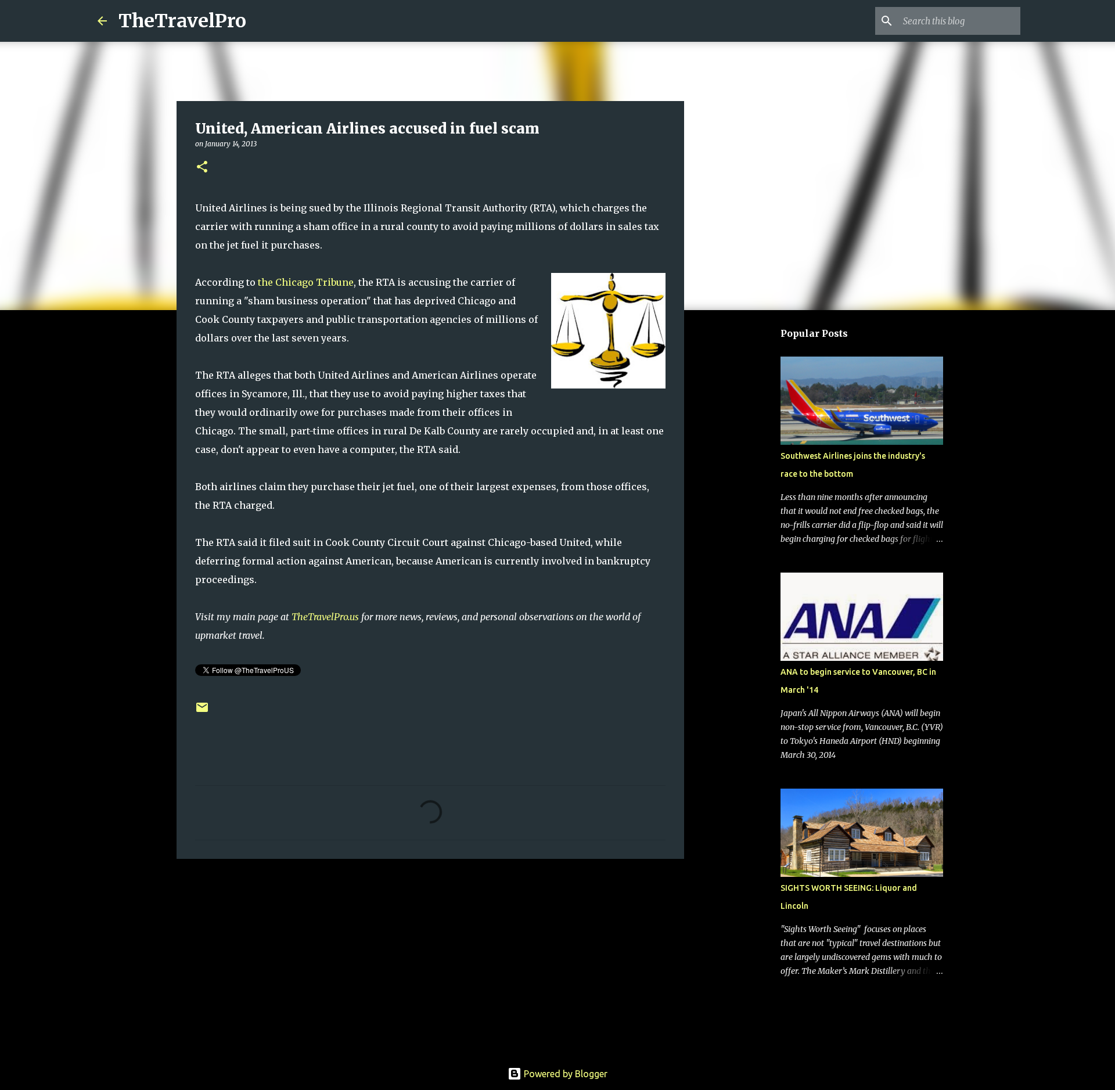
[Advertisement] (430, 957)
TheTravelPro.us (325, 617)
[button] (202, 167)
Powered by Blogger (564, 1074)
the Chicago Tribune (306, 282)
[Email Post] (202, 711)
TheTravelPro (182, 21)
